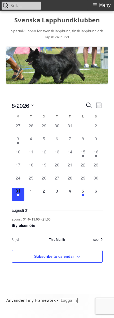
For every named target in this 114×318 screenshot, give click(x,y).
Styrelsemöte (23, 225)
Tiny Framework (41, 300)
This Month (57, 239)
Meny (105, 5)
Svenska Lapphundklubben (57, 20)
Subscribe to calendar (54, 256)
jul (17, 239)
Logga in (69, 300)
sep (96, 239)
